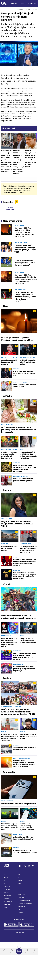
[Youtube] (33, 866)
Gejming (16, 847)
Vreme (20, 884)
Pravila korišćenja (24, 901)
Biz (5, 881)
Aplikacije (21, 907)
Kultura (6, 893)
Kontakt (20, 913)
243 (10, 258)
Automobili (7, 905)
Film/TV (15, 557)
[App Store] (27, 924)
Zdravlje (7, 887)
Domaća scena (6, 635)
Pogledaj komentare (10, 208)
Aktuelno (23, 449)
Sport (6, 878)
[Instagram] (29, 866)
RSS (19, 910)
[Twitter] (25, 866)
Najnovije (14, 3)
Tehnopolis (8, 902)
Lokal (6, 908)
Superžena (7, 896)
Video (20, 875)
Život (5, 884)
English (4, 732)
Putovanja (7, 890)
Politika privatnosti (25, 904)
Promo (3, 821)
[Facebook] (20, 866)
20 (10, 272)
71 (10, 225)
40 (10, 243)
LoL (2, 613)
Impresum (21, 898)
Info (5, 875)
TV (18, 878)
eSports (6, 899)
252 (10, 290)
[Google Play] (11, 924)
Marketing (21, 895)
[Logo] (4, 3)
